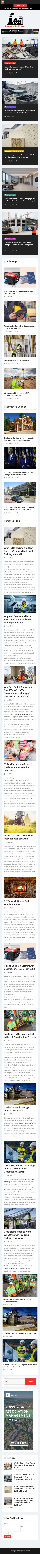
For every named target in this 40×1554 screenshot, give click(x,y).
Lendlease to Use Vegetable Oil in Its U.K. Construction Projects (20, 1036)
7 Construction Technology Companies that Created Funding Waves (19, 327)
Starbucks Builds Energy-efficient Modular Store (16, 1109)
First (22, 1526)
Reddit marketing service (22, 714)
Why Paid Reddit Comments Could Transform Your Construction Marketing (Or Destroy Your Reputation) (18, 692)
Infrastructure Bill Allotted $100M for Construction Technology (17, 394)
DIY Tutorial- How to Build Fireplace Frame (17, 903)
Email (6, 1533)
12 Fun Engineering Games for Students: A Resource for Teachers (19, 767)
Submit (7, 1537)
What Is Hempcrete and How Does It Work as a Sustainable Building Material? (19, 551)
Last (22, 1530)
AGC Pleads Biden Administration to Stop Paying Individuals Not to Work (18, 474)
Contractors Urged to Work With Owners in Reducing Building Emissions (17, 1234)
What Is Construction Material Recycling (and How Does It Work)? (24, 1465)
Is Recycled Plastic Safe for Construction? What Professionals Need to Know (24, 1477)
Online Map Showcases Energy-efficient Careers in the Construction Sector (19, 1168)
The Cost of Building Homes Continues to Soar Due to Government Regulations (19, 439)
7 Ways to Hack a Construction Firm (17, 361)
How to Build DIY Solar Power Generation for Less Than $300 (20, 293)
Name (6, 1523)
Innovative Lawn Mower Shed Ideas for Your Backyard (18, 837)
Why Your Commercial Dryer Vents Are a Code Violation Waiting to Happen (18, 619)
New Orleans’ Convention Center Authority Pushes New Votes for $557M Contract (19, 508)
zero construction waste (25, 1123)
